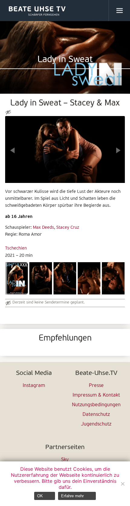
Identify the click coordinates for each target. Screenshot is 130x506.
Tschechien (16, 248)
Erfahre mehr (72, 496)
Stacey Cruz (67, 227)
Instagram (34, 385)
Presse (96, 385)
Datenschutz (96, 414)
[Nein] (122, 484)
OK (40, 496)
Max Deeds (43, 227)
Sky (65, 459)
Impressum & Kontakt (96, 395)
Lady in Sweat (65, 59)
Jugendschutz (96, 424)
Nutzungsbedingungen (96, 405)
